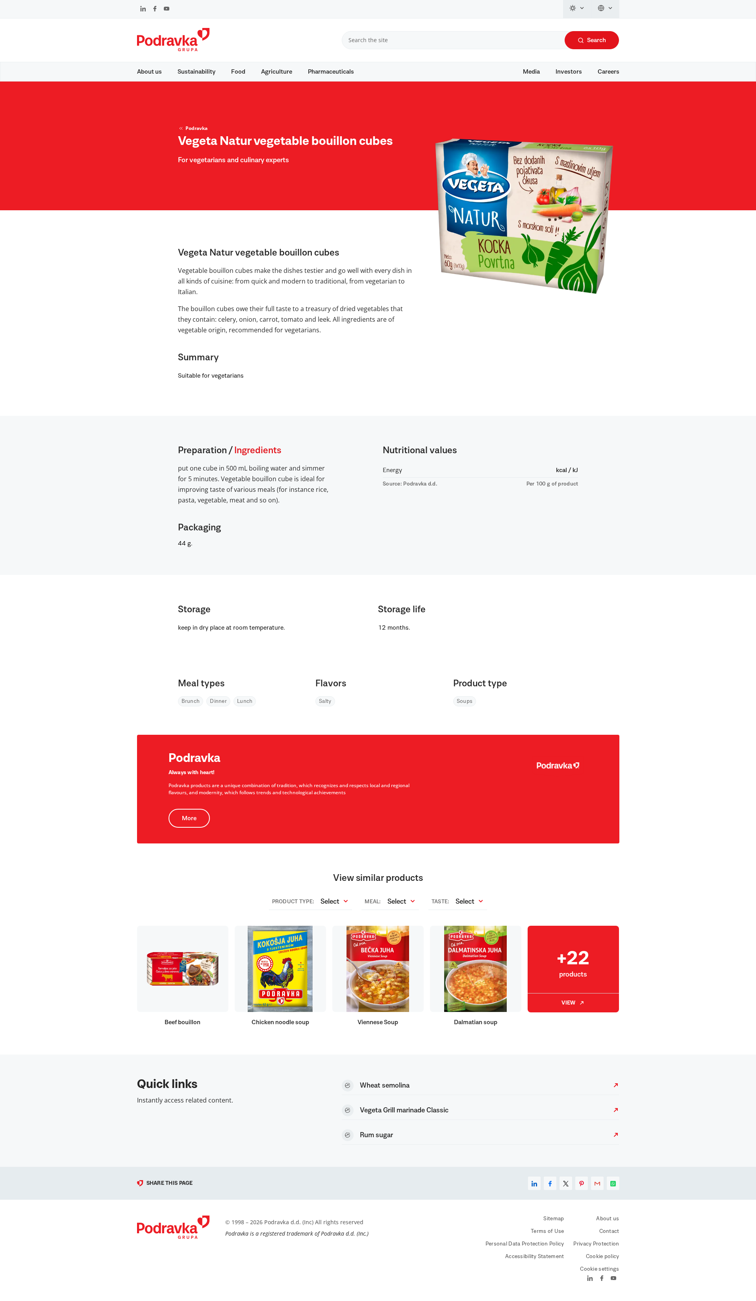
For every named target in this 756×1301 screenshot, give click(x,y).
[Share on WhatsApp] (613, 1183)
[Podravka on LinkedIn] (143, 9)
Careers (608, 72)
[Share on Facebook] (550, 1183)
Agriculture (276, 72)
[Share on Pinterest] (581, 1183)
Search (596, 40)
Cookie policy (602, 1256)
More (189, 818)
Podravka (196, 128)
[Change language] (605, 9)
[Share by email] (597, 1183)
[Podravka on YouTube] (166, 9)
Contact (609, 1231)
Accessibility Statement (534, 1256)
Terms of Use (547, 1231)
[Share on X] (566, 1183)
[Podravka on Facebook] (155, 9)
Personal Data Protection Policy (524, 1244)
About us (149, 72)
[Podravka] (173, 49)
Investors (569, 72)
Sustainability (196, 72)
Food (238, 72)
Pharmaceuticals (331, 72)
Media (531, 72)
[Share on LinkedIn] (534, 1183)
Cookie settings (599, 1269)
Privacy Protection (596, 1244)
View (568, 1003)
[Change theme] (577, 9)
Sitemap (553, 1218)
